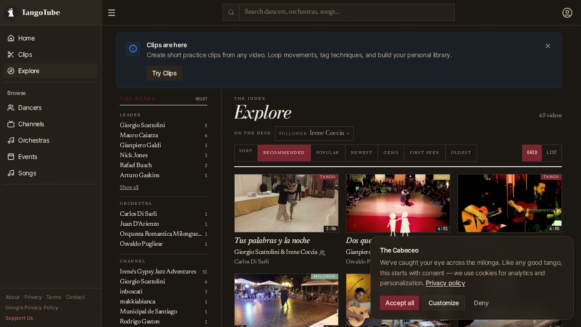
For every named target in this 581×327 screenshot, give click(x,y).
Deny (481, 303)
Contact (75, 297)
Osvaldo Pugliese (366, 262)
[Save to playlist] (252, 182)
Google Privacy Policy (31, 307)
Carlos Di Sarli (251, 262)
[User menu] (567, 13)
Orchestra (136, 204)
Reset (201, 99)
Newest (362, 153)
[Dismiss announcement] (548, 46)
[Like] (242, 182)
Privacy (33, 297)
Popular (328, 153)
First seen (424, 153)
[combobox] (347, 12)
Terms (53, 297)
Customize (443, 303)
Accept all (399, 303)
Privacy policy (445, 283)
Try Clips (164, 73)
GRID (532, 152)
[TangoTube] (50, 12)
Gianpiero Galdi (366, 252)
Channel (133, 261)
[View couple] (322, 253)
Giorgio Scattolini (256, 252)
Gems (391, 153)
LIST (552, 152)
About (12, 297)
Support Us (19, 318)
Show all (129, 187)
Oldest (461, 153)
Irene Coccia (301, 252)
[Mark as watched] (262, 182)
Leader (130, 115)
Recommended (284, 153)
